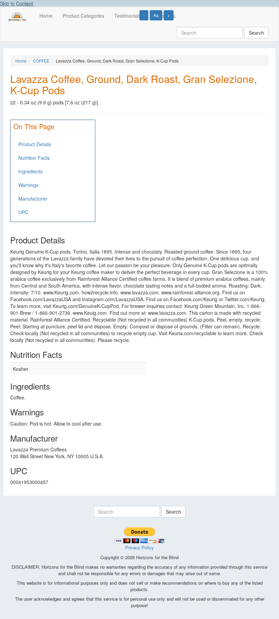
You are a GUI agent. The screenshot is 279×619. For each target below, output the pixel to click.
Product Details (34, 144)
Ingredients (30, 171)
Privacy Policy (139, 547)
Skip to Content (16, 3)
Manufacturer (32, 198)
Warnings (28, 185)
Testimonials (127, 15)
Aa (156, 15)
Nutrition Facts (34, 157)
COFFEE (41, 61)
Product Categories (83, 15)
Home (45, 15)
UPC (23, 212)
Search (256, 32)
